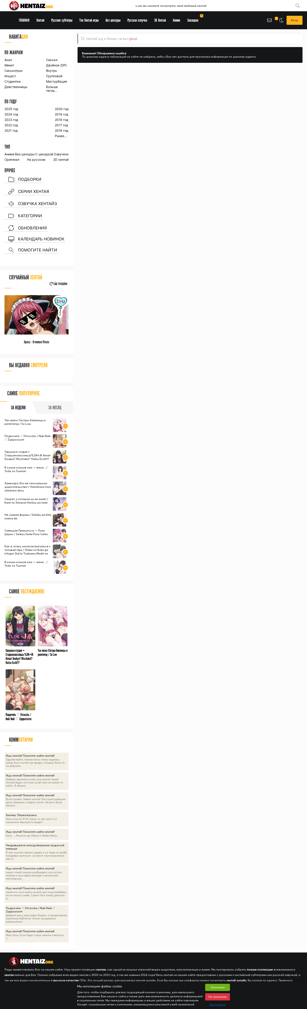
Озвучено (61, 154)
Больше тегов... (52, 89)
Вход (294, 20)
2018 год (61, 120)
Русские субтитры (61, 20)
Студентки (12, 81)
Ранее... (61, 136)
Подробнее (217, 1004)
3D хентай (61, 159)
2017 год (61, 125)
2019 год (61, 114)
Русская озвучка (137, 20)
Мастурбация (56, 81)
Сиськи (51, 60)
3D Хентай (160, 20)
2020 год (62, 109)
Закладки (194, 19)
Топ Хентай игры (89, 20)
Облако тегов (116, 39)
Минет (9, 65)
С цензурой (44, 154)
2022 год (11, 125)
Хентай (40, 20)
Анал (8, 60)
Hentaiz (36, 6)
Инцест (10, 76)
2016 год (61, 130)
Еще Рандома (60, 284)
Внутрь (51, 70)
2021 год (11, 130)
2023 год (11, 120)
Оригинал (11, 159)
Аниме (9, 154)
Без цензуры (25, 154)
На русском (36, 159)
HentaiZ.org (95, 39)
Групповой (54, 76)
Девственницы (15, 87)
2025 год (11, 109)
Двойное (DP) (56, 65)
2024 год (11, 114)
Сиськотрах (13, 70)
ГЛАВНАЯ (24, 20)
